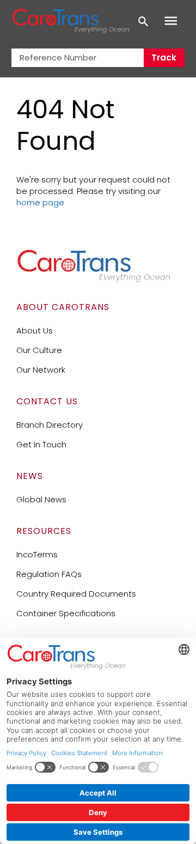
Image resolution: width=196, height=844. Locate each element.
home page (40, 202)
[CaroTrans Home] (70, 21)
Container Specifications (65, 613)
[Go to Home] (93, 280)
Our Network (40, 369)
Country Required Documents (76, 593)
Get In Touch (41, 444)
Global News (41, 499)
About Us (34, 330)
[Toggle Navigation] (171, 21)
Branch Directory (49, 424)
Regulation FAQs (49, 574)
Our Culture (39, 350)
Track (163, 57)
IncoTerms (37, 554)
